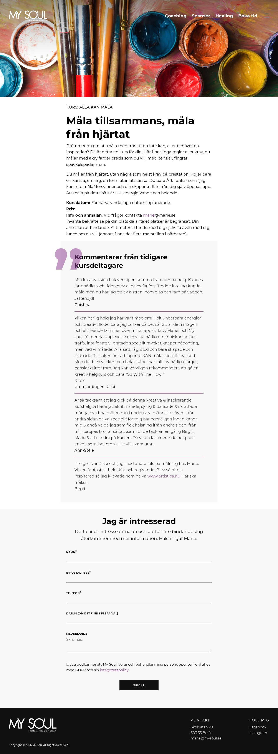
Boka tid (247, 15)
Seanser (201, 15)
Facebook (257, 727)
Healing (224, 15)
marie (149, 215)
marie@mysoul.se (206, 738)
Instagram (258, 733)
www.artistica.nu (163, 476)
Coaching (176, 15)
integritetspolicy (114, 670)
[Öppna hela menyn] (266, 16)
